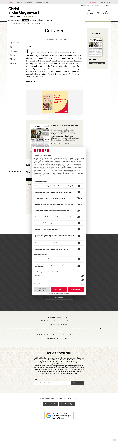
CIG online (14, 16)
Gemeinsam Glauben (90, 328)
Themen (33, 20)
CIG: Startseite (13, 23)
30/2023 (38, 23)
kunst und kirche (59, 331)
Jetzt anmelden (77, 383)
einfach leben (62, 328)
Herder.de (11, 2)
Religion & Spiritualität (24, 2)
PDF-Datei (16, 43)
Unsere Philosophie (105, 5)
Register (49, 20)
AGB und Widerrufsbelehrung (47, 398)
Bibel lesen (107, 328)
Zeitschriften (94, 2)
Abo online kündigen (75, 334)
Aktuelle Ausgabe (14, 20)
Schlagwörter (64, 324)
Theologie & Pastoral (41, 2)
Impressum (75, 398)
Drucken (15, 51)
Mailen (15, 63)
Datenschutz (59, 398)
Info (108, 2)
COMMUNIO (80, 328)
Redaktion (97, 5)
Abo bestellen (59, 297)
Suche (87, 17)
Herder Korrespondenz (51, 328)
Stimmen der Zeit (71, 328)
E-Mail (35, 379)
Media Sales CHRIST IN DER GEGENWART (22, 328)
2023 (33, 23)
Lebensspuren (99, 328)
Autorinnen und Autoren (87, 5)
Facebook (61, 339)
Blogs (58, 324)
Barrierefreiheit (67, 398)
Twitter (68, 339)
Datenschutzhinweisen (70, 373)
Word (14, 47)
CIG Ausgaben (29, 16)
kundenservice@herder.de (62, 334)
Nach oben (59, 428)
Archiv (25, 20)
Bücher (40, 20)
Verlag (103, 2)
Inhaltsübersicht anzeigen (97, 63)
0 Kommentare (63, 39)
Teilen (14, 55)
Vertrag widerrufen (50, 404)
